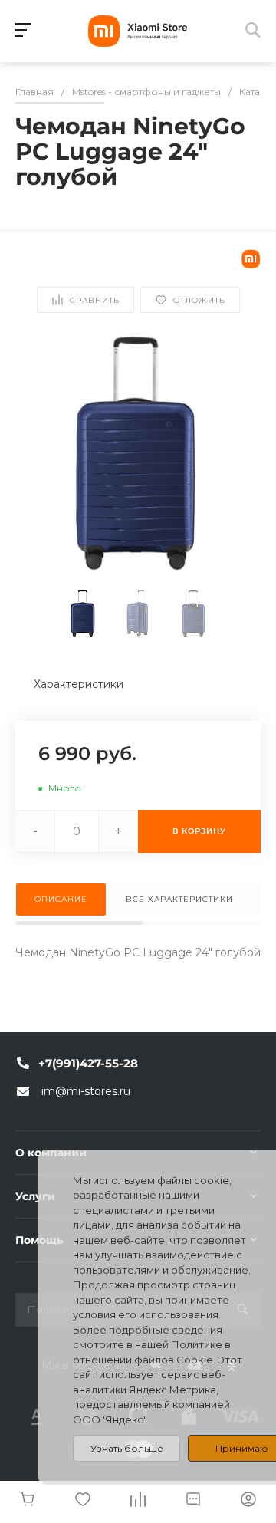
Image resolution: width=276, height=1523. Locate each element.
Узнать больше (126, 1448)
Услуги (35, 1196)
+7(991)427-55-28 (88, 1063)
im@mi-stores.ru (85, 1091)
